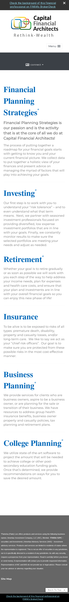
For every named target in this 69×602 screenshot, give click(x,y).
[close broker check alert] (64, 3)
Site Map (6, 578)
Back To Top (55, 590)
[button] (54, 46)
